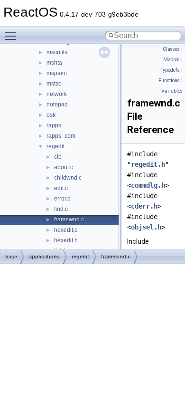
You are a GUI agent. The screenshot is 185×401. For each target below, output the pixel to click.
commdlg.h (148, 185)
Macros (171, 60)
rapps (53, 125)
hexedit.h (66, 240)
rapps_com (60, 136)
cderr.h (144, 206)
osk (51, 115)
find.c (61, 209)
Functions (169, 80)
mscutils (56, 52)
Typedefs (169, 70)
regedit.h (148, 164)
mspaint (56, 73)
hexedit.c (65, 230)
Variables (172, 91)
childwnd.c (68, 177)
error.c (62, 198)
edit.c (61, 188)
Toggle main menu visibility (12, 35)
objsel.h (146, 227)
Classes (171, 49)
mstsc (53, 83)
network (56, 94)
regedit (55, 146)
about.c (63, 167)
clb (58, 156)
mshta (54, 62)
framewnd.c (69, 219)
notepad (57, 104)
